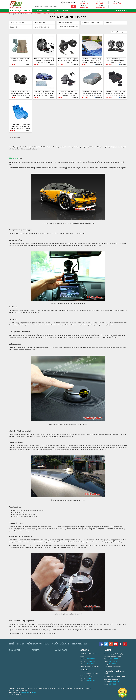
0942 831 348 (117, 3)
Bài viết (56, 10)
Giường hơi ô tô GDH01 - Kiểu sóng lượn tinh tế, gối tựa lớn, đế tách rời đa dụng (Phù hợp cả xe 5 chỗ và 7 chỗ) (20, 126)
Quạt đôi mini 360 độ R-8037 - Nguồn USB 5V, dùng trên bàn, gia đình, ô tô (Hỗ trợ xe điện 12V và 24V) (20, 93)
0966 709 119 (84, 3)
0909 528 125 (84, 7)
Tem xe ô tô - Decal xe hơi (17, 22)
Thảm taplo (108, 22)
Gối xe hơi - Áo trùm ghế (65, 22)
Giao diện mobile (16, 695)
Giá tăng (114, 32)
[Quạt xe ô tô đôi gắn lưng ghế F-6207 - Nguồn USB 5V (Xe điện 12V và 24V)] (68, 55)
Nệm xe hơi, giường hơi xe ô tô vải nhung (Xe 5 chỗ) (20, 59)
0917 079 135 (100, 3)
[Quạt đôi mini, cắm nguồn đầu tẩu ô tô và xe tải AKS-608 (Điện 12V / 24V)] (116, 55)
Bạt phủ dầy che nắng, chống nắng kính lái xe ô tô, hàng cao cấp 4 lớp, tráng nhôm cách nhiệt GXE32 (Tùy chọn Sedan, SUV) (92, 60)
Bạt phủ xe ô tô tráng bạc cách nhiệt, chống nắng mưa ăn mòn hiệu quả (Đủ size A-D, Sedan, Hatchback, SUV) (92, 93)
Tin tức (48, 10)
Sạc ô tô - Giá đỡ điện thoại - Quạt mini (68, 27)
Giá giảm (122, 32)
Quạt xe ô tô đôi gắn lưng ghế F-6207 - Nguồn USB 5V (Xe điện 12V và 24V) (68, 60)
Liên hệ (65, 10)
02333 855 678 (100, 7)
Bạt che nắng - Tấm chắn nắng (90, 22)
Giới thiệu (39, 10)
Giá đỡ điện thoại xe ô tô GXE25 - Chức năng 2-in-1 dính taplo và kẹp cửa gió (68, 93)
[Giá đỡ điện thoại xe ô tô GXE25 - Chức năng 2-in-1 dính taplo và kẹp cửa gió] (68, 88)
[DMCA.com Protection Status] (122, 697)
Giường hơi (13, 27)
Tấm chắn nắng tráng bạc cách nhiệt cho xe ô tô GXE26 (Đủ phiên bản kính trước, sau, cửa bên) (44, 93)
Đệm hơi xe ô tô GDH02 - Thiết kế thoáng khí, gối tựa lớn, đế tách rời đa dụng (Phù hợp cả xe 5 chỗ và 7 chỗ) (115, 93)
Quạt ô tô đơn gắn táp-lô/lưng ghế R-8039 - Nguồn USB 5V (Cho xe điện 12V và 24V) (44, 60)
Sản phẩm (122, 10)
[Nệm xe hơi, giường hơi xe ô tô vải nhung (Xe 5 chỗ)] (20, 55)
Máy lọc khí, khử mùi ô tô (41, 27)
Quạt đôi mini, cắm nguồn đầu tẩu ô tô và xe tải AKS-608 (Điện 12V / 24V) (116, 60)
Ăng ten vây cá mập (39, 22)
